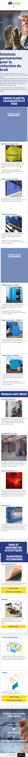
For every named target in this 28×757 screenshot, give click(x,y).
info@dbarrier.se (14, 732)
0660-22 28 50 (14, 724)
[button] (14, 6)
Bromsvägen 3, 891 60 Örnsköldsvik (14, 741)
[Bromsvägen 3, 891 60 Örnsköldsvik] (14, 737)
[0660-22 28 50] (14, 721)
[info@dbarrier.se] (14, 729)
